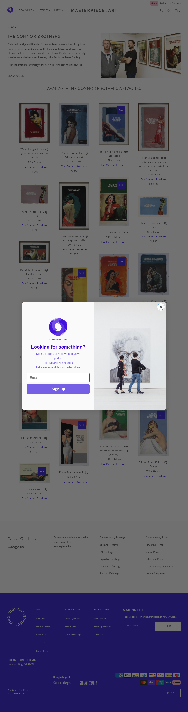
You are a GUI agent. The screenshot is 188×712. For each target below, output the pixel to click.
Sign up (58, 389)
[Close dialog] (161, 307)
